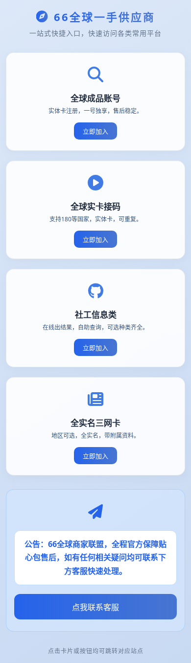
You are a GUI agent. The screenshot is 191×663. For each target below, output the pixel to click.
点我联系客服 (95, 607)
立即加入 (95, 131)
